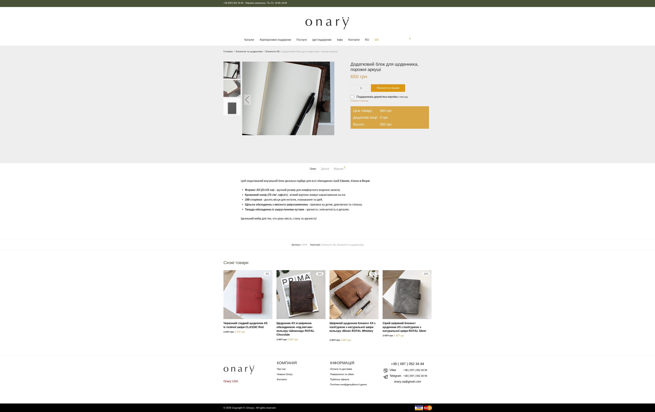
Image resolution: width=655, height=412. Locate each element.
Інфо (340, 39)
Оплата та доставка (341, 369)
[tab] (313, 169)
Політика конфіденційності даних (348, 384)
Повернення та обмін (342, 374)
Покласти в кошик (388, 87)
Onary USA (230, 381)
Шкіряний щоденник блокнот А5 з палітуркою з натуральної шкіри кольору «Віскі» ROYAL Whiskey (352, 327)
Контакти (354, 39)
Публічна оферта (339, 379)
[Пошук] (385, 40)
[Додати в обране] (353, 134)
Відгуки (339, 168)
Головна (228, 51)
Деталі (325, 168)
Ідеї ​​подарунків (321, 39)
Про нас (281, 369)
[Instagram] (425, 3)
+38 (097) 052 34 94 (233, 3)
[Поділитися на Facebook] (360, 135)
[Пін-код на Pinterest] (370, 135)
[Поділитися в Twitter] (365, 135)
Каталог (249, 39)
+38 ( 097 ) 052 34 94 (407, 364)
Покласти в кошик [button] (231, 332)
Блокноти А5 (273, 51)
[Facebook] (430, 3)
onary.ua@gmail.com (407, 381)
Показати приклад (359, 101)
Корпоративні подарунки (275, 39)
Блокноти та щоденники (249, 51)
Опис (313, 168)
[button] (329, 100)
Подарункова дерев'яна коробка (382, 96)
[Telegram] (419, 3)
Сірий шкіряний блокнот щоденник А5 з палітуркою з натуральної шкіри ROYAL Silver (404, 327)
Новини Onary (285, 374)
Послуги (301, 39)
